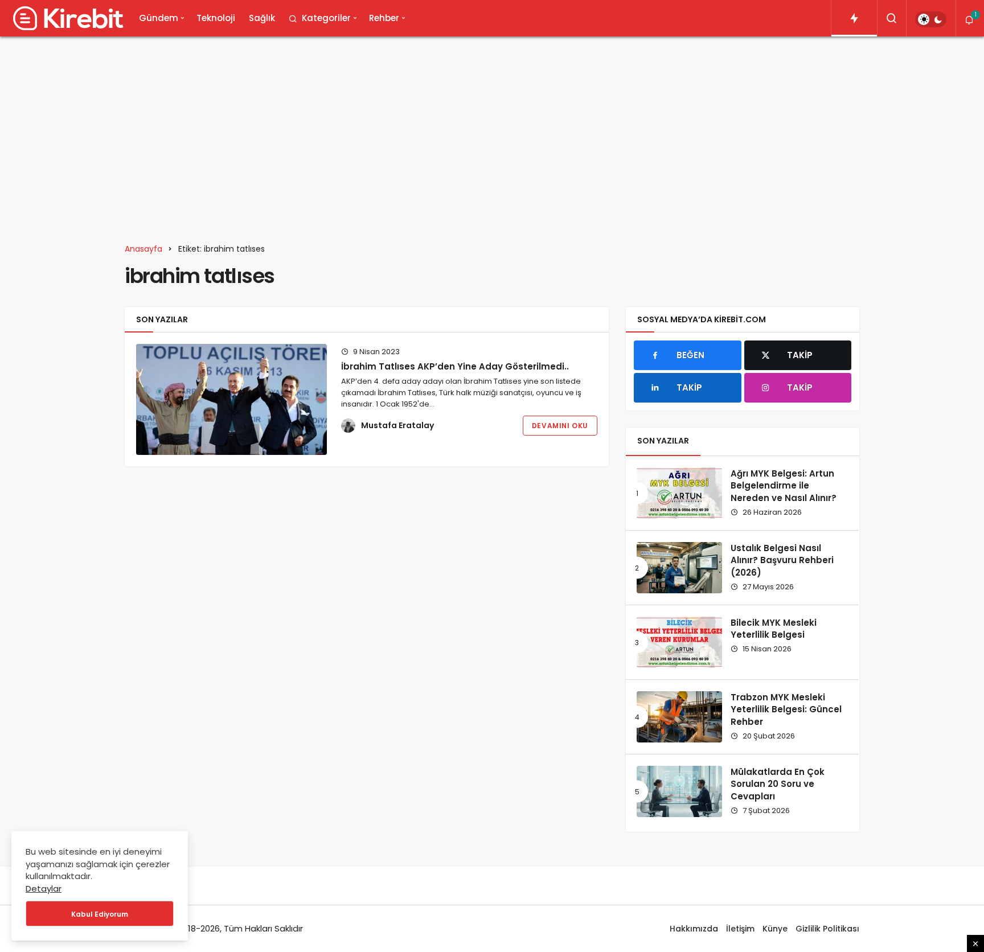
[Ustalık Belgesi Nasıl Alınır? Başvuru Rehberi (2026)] (679, 567)
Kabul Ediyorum (99, 914)
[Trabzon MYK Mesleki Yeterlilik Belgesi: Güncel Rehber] (679, 716)
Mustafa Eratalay (397, 425)
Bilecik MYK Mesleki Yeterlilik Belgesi (774, 629)
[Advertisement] (492, 133)
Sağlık (262, 18)
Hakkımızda (694, 928)
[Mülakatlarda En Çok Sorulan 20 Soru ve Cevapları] (679, 791)
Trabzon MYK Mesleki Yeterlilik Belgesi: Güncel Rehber (786, 709)
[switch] (930, 19)
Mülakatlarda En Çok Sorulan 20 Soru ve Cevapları (778, 784)
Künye (775, 928)
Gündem (158, 18)
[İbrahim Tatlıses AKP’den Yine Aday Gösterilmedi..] (231, 399)
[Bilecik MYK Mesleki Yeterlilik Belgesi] (679, 642)
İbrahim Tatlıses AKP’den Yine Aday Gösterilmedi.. (455, 366)
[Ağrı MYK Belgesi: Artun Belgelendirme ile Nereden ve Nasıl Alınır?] (679, 493)
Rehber (384, 18)
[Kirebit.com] (66, 18)
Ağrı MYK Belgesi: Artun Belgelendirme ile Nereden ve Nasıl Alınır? (784, 485)
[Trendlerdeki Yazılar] (854, 18)
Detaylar (44, 888)
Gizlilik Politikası (827, 928)
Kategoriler (326, 18)
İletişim (740, 928)
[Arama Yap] (892, 18)
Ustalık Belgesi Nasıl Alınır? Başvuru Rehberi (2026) (782, 560)
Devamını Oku (560, 425)
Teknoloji (215, 18)
